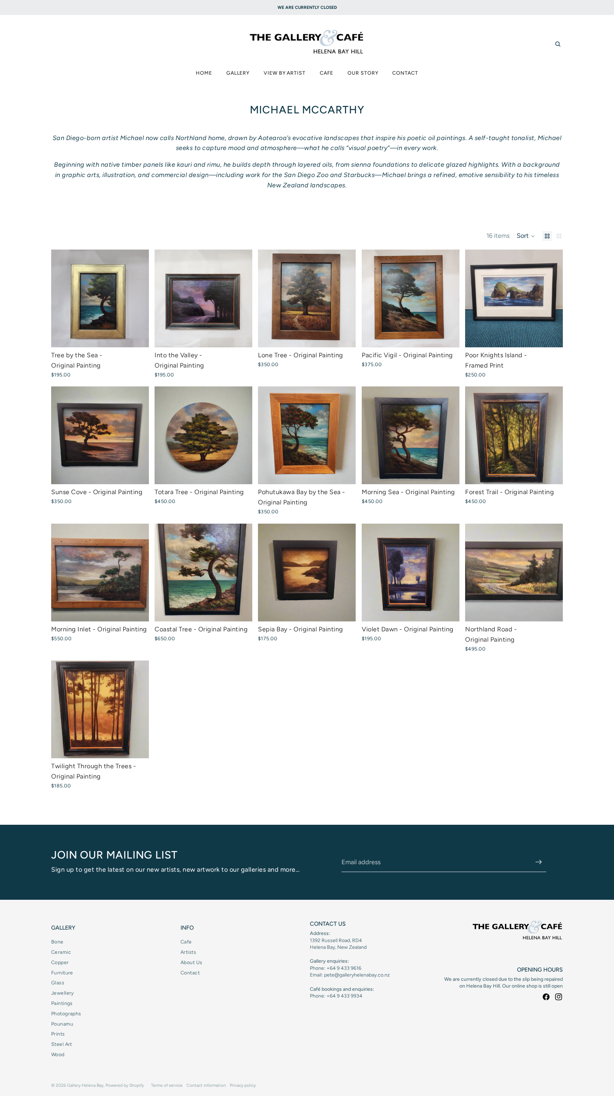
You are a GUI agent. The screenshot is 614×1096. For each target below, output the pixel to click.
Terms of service (167, 1085)
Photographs (66, 1014)
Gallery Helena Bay (85, 1085)
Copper (60, 962)
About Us (191, 962)
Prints (58, 1034)
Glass (57, 983)
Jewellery (62, 993)
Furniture (62, 973)
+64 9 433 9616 (344, 968)
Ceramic (61, 952)
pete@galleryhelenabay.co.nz (357, 975)
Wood (58, 1055)
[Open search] (558, 44)
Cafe (186, 942)
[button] (526, 236)
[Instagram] (558, 997)
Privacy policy (243, 1085)
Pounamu (62, 1024)
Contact (190, 973)
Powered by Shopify (125, 1085)
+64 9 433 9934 (344, 996)
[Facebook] (546, 997)
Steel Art (61, 1044)
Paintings (62, 1003)
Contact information (206, 1085)
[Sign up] (538, 862)
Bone (57, 942)
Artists (188, 952)
